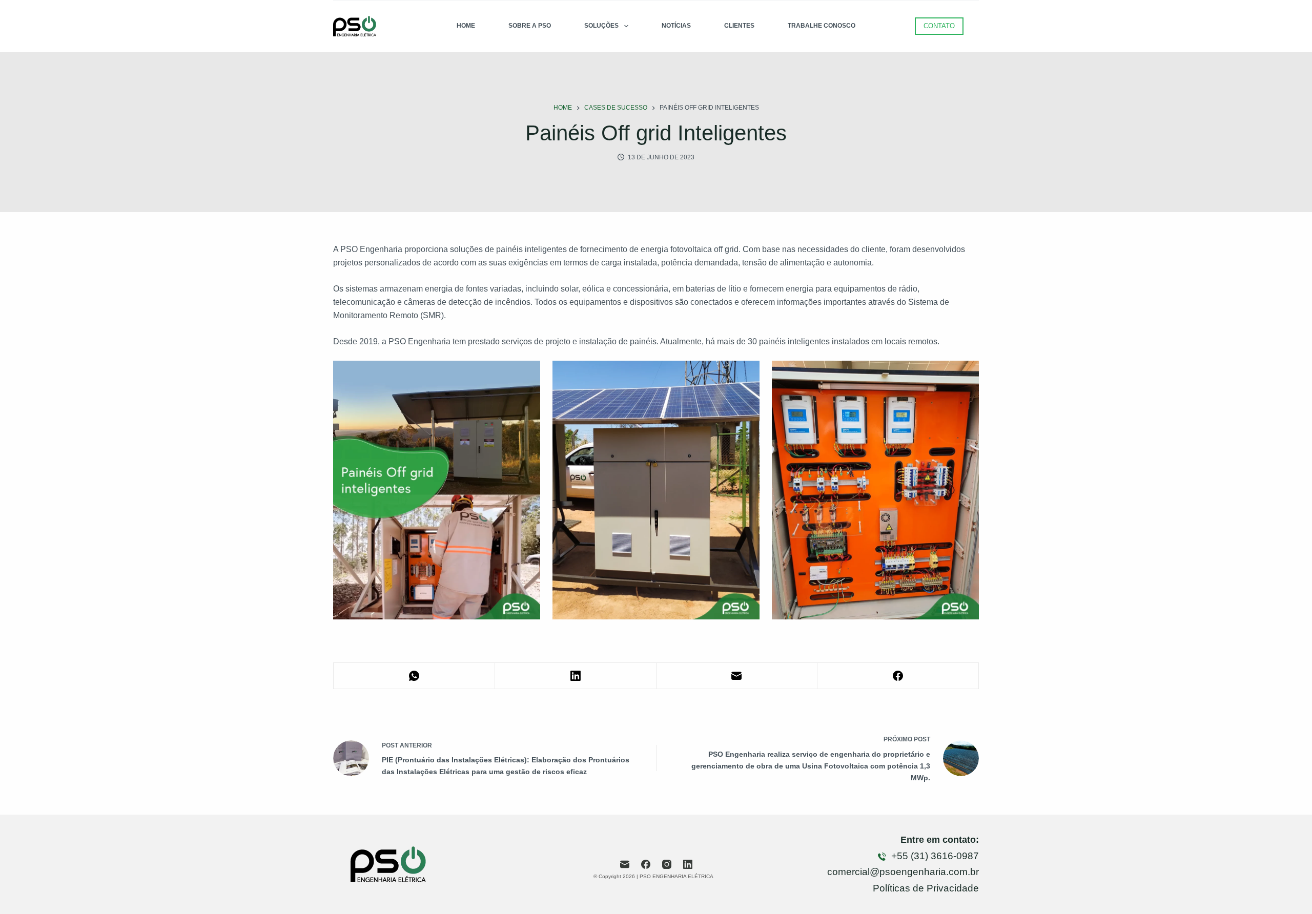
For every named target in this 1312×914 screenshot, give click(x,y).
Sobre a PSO (529, 25)
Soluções (601, 25)
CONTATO (939, 26)
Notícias (676, 25)
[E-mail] (737, 676)
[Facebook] (898, 676)
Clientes (739, 25)
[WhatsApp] (414, 676)
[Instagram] (666, 864)
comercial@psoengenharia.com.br (903, 871)
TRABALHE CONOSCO (821, 25)
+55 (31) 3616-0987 (934, 855)
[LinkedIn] (576, 676)
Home (466, 25)
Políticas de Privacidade (926, 888)
